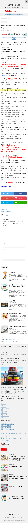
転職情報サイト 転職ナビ (7, 424)
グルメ (3, 405)
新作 (3, 211)
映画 (6, 211)
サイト (4, 254)
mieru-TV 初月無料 (6, 186)
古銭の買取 (12, 301)
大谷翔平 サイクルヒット (11, 341)
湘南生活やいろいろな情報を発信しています (14, 517)
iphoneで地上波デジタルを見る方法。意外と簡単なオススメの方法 (18, 477)
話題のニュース (5, 416)
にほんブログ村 (5, 436)
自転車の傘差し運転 (10, 339)
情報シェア (4, 209)
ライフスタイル (5, 408)
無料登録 (9, 211)
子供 (2, 410)
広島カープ (4, 411)
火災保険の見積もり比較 (15, 466)
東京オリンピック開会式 (15, 486)
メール (5, 249)
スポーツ (3, 407)
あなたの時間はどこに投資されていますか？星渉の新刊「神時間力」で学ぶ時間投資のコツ (18, 458)
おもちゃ (3, 404)
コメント (6, 225)
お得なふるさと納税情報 (7, 429)
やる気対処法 (12, 272)
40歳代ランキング (5, 446)
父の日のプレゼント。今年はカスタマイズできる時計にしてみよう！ (18, 286)
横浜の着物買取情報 (6, 428)
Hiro (7, 215)
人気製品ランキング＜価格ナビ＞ (14, 14)
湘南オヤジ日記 (14, 5)
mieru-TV (4, 75)
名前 (5, 244)
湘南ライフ (4, 414)
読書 (2, 417)
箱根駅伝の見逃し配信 (15, 313)
